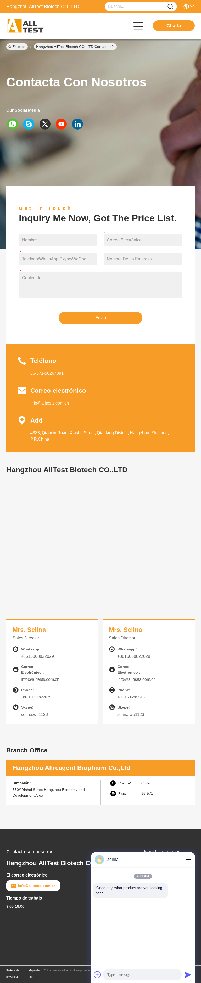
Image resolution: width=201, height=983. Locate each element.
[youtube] (63, 124)
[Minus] (188, 859)
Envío (100, 318)
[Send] (188, 974)
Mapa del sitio (34, 973)
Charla (173, 25)
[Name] (170, 6)
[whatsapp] (14, 124)
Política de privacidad (12, 973)
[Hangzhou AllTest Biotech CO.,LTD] (35, 26)
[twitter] (47, 124)
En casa (19, 46)
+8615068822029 (37, 656)
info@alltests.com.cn (49, 403)
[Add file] (97, 974)
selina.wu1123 (34, 714)
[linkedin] (79, 124)
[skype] (31, 124)
